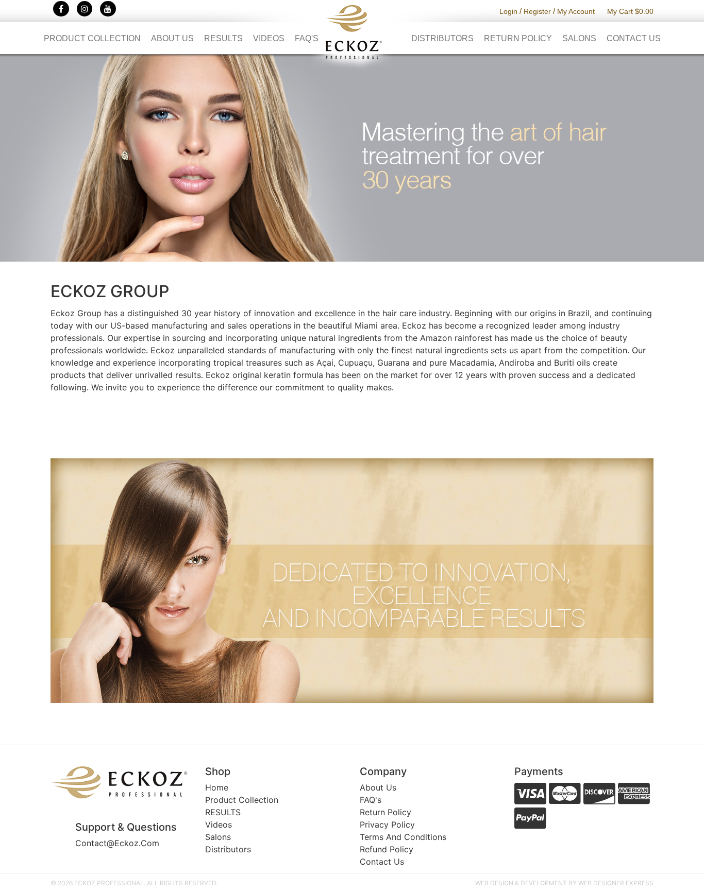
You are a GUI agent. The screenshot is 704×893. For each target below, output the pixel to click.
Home (216, 787)
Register (537, 11)
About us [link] (378, 787)
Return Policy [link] (385, 812)
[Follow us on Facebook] (61, 8)
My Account (576, 11)
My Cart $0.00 (630, 11)
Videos (268, 38)
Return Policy (518, 38)
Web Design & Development (521, 883)
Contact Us (634, 38)
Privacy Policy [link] (387, 824)
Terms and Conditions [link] (403, 837)
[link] (120, 782)
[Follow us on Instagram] (85, 8)
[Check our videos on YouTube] (108, 8)
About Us (172, 38)
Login (508, 11)
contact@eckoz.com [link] (117, 843)
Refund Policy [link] (386, 849)
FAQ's (307, 38)
